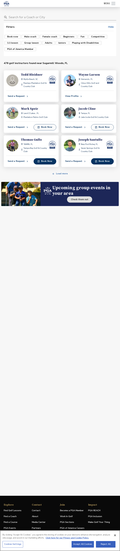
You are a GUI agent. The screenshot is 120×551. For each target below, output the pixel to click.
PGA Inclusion (95, 516)
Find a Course (10, 522)
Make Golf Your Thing (99, 522)
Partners (36, 528)
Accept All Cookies (82, 544)
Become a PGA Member (72, 510)
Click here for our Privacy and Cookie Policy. (67, 538)
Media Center (38, 522)
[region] (60, 540)
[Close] (115, 535)
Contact (36, 510)
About (35, 516)
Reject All (106, 544)
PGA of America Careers (72, 528)
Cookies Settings (12, 544)
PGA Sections (67, 522)
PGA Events (10, 528)
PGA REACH (94, 510)
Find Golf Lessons (12, 510)
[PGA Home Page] (6, 3)
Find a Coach (10, 516)
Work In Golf (66, 516)
